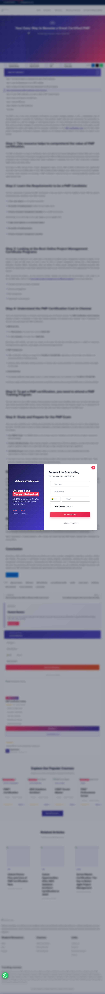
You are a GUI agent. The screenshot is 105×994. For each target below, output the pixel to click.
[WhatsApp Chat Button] (5, 975)
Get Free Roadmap (70, 515)
